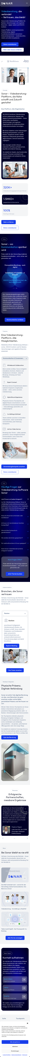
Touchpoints (20, 1016)
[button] (27, 1023)
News (18, 1020)
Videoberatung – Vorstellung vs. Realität (13, 907)
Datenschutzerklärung (16, 1054)
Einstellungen (15, 1051)
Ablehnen (15, 1046)
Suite (4, 1016)
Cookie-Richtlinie (7, 1054)
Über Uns (5, 1020)
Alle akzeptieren (15, 1042)
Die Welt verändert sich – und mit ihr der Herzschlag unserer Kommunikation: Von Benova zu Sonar (13, 885)
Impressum (24, 1054)
